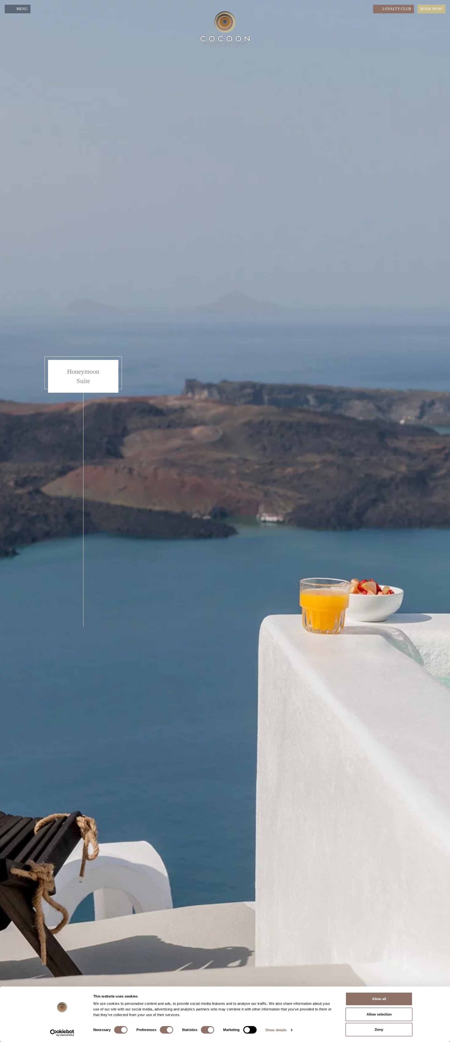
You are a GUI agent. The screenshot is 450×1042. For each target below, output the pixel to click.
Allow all (379, 999)
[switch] (166, 1030)
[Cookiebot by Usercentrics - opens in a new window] (62, 1032)
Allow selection (379, 1014)
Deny (379, 1029)
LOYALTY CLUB (396, 9)
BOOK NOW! (431, 9)
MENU (22, 9)
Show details (276, 1030)
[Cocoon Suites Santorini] (225, 29)
